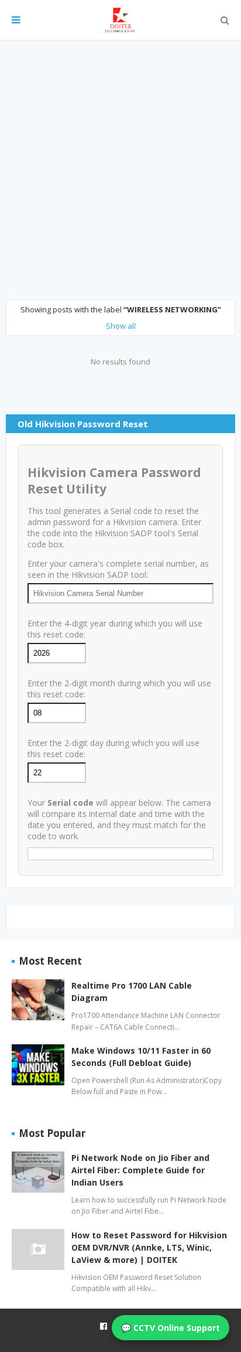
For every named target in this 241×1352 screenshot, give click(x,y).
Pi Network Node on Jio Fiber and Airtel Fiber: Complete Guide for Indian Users (140, 1170)
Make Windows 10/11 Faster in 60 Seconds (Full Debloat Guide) (141, 1056)
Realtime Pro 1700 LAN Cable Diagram (131, 991)
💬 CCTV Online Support (170, 1327)
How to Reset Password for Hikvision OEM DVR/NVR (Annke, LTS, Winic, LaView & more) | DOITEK (149, 1247)
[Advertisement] (120, 170)
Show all (121, 326)
